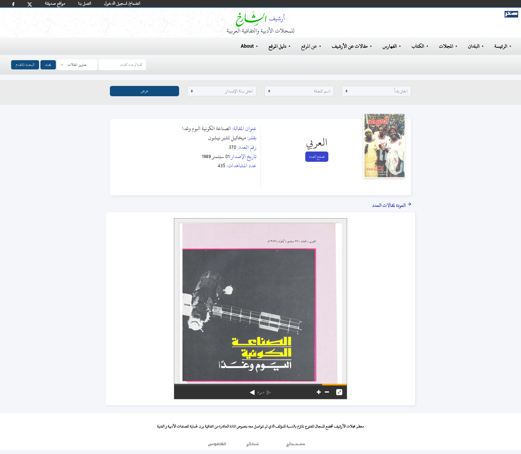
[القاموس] (217, 446)
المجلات (446, 46)
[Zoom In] (319, 392)
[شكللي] (252, 446)
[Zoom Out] (327, 392)
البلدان (473, 46)
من (260, 392)
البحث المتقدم (25, 64)
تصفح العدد (317, 156)
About (247, 46)
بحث (48, 64)
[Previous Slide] (268, 390)
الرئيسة (500, 46)
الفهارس (390, 46)
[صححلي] (295, 446)
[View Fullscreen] (339, 392)
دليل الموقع (277, 46)
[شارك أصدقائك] (13, 4)
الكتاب (418, 46)
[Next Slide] (252, 390)
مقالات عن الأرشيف (350, 46)
